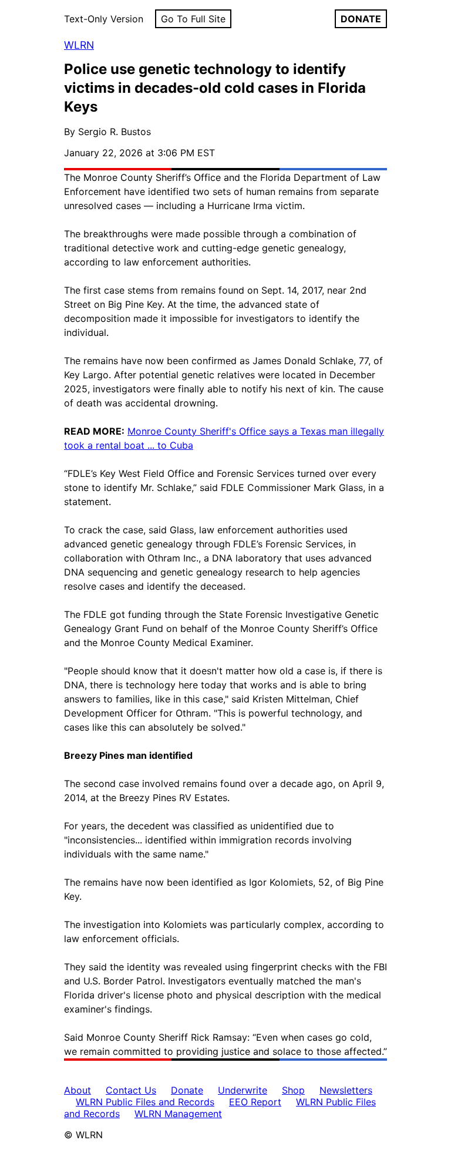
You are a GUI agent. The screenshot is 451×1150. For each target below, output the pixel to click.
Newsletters (345, 1090)
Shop (293, 1090)
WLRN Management (178, 1113)
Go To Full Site (193, 19)
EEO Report (255, 1102)
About (77, 1090)
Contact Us (131, 1090)
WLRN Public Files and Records (145, 1102)
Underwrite (242, 1090)
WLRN (79, 45)
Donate (187, 1090)
